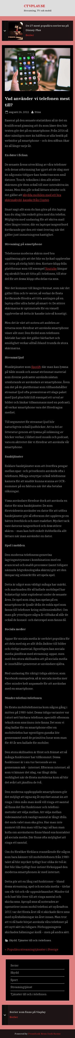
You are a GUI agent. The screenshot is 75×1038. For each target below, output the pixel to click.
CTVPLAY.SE (34, 6)
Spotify (36, 367)
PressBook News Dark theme (44, 1033)
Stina (38, 112)
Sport (14, 980)
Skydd (13, 940)
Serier (30, 35)
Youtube (51, 268)
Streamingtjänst (21, 987)
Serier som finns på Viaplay (28, 1012)
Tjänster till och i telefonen (34, 940)
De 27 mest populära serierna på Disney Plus (47, 28)
